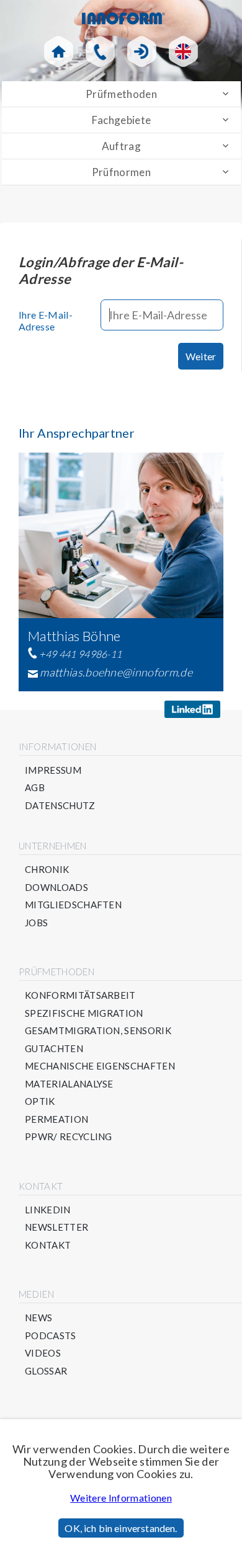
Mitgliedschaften (73, 905)
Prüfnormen (121, 172)
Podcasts (50, 1336)
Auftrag (121, 146)
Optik (40, 1101)
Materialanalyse (69, 1084)
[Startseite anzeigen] (58, 51)
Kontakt (48, 1245)
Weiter (201, 356)
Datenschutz (60, 805)
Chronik (47, 869)
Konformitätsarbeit (80, 995)
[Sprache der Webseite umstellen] (183, 51)
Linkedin (48, 1210)
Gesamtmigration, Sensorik (98, 1030)
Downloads (56, 887)
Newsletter (56, 1227)
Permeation (56, 1119)
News (38, 1318)
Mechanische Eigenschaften (100, 1066)
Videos (43, 1353)
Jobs (36, 923)
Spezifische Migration (84, 1013)
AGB (35, 787)
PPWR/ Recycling (68, 1137)
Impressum (53, 770)
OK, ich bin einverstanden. (121, 1528)
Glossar (46, 1371)
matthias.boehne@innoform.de (116, 672)
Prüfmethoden (121, 93)
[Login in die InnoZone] (141, 51)
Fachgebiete (121, 119)
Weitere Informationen (121, 1498)
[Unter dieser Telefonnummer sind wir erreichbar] (100, 51)
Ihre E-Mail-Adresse (46, 320)
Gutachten (54, 1048)
